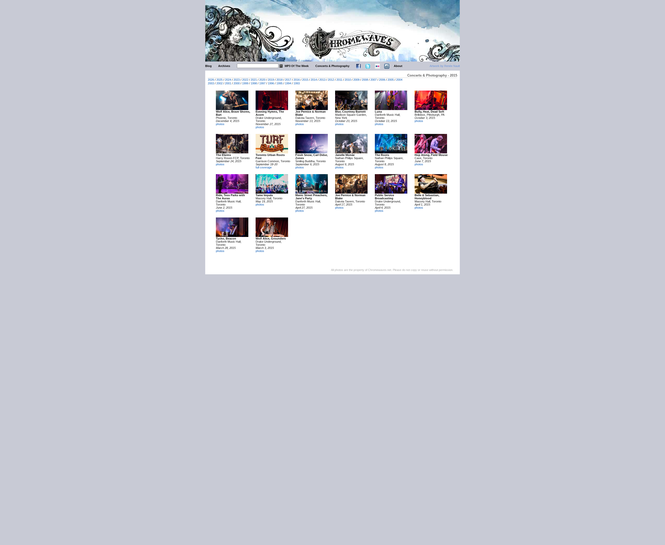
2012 (331, 79)
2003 (211, 83)
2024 (228, 79)
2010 (348, 79)
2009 (356, 79)
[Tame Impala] (272, 192)
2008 (365, 79)
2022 (245, 79)
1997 (262, 83)
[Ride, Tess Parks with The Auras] (232, 192)
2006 (382, 79)
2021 (254, 79)
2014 (314, 79)
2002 (219, 83)
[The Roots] (391, 152)
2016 (297, 79)
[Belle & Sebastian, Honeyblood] (431, 192)
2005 (391, 79)
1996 (271, 83)
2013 (322, 79)
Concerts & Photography (332, 65)
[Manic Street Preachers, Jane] (311, 192)
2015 (305, 79)
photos (220, 124)
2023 (237, 79)
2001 (228, 83)
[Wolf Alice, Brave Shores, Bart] (232, 109)
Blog (208, 65)
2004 (399, 79)
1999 (245, 83)
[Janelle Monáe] (351, 152)
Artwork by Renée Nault (445, 65)
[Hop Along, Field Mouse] (431, 152)
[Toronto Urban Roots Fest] (272, 152)
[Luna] (391, 109)
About (398, 65)
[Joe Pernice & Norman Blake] (311, 109)
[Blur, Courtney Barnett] (351, 109)
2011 (339, 79)
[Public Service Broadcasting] (391, 192)
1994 (288, 83)
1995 (279, 83)
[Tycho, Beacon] (232, 235)
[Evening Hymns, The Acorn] (272, 109)
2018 (279, 79)
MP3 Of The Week (297, 65)
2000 (237, 83)
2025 (219, 79)
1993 (297, 83)
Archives (224, 65)
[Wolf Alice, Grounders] (272, 235)
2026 (211, 79)
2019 (271, 79)
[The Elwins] (232, 152)
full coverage (264, 167)
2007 (373, 79)
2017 (288, 79)
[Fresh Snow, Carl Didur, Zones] (311, 152)
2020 (262, 79)
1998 (254, 83)
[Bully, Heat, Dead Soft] (431, 109)
